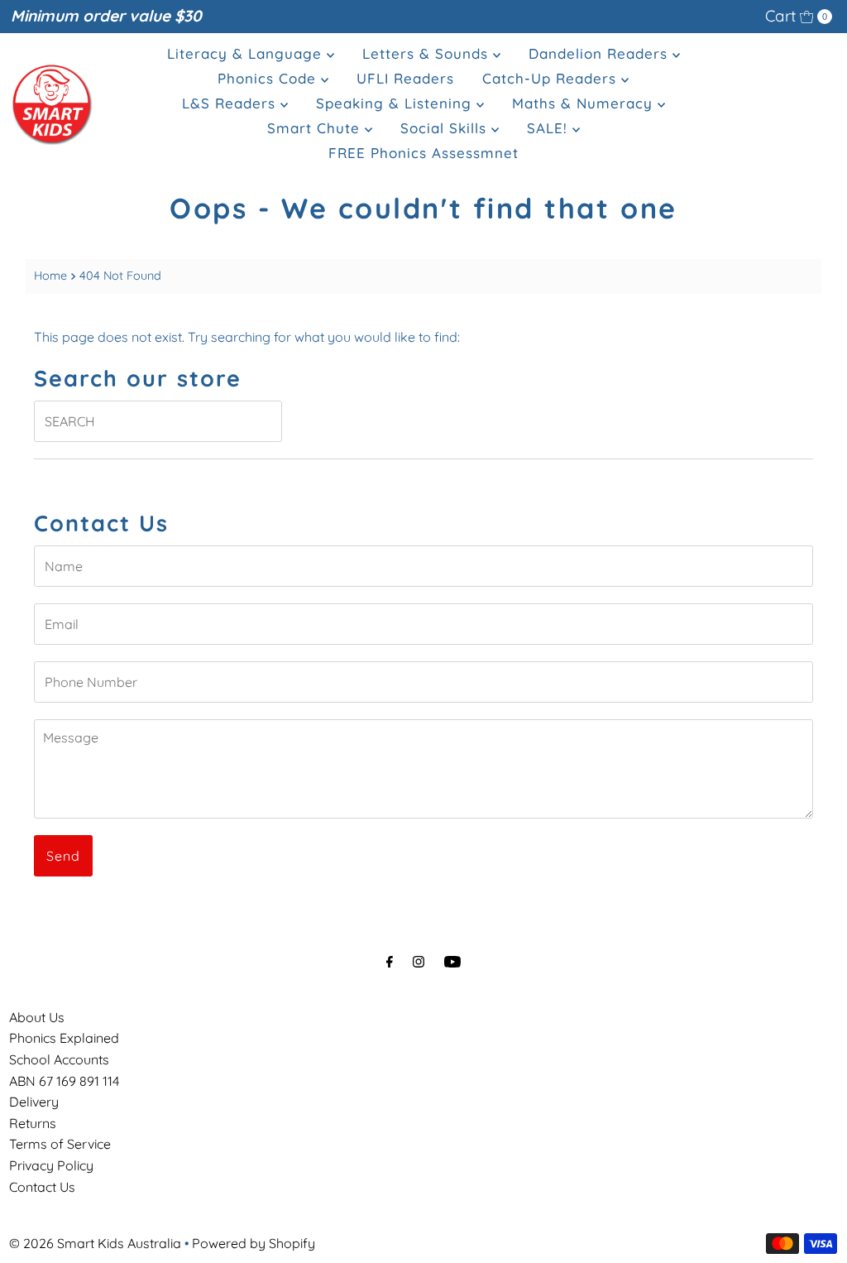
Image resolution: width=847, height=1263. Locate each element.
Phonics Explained (64, 1038)
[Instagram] (418, 961)
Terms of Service (60, 1144)
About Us (37, 1017)
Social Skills (445, 128)
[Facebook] (389, 961)
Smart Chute (316, 128)
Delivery (34, 1101)
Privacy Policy (51, 1165)
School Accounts (59, 1059)
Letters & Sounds (427, 53)
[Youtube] (452, 961)
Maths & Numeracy (585, 103)
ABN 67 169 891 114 (64, 1081)
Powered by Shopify (253, 1243)
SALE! (549, 128)
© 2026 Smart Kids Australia (95, 1243)
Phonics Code (269, 78)
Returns (32, 1123)
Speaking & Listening (396, 103)
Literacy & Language (247, 53)
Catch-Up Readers (551, 78)
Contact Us (42, 1187)
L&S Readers (231, 103)
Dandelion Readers (600, 53)
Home (50, 275)
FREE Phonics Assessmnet (423, 152)
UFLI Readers (405, 78)
